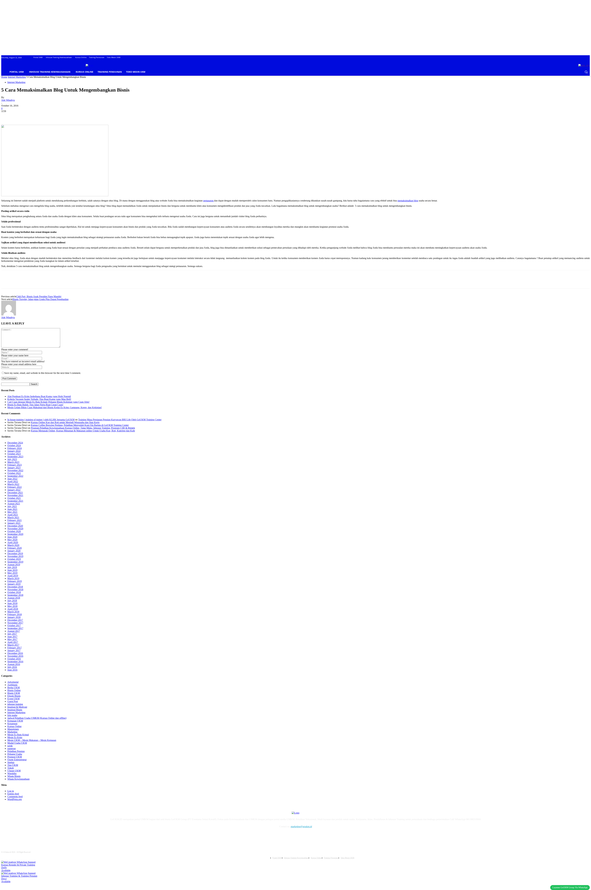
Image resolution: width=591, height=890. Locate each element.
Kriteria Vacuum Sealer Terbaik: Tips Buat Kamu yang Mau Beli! (39, 399)
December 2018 (15, 586)
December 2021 (15, 492)
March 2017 (13, 645)
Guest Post (12, 701)
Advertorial (12, 682)
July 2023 (12, 459)
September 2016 (15, 661)
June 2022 (12, 478)
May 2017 (12, 639)
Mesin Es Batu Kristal (18, 734)
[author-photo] (8, 314)
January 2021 (13, 523)
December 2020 (15, 525)
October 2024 (14, 445)
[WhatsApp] (39, 116)
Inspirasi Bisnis (14, 709)
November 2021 (15, 495)
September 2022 (15, 476)
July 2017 (12, 634)
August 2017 (13, 631)
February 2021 (14, 520)
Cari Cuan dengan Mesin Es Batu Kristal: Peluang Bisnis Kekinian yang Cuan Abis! (48, 402)
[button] (586, 72)
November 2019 (15, 556)
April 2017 (12, 642)
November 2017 (15, 622)
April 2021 (12, 514)
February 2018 (14, 614)
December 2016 (15, 653)
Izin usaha (12, 715)
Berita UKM (13, 687)
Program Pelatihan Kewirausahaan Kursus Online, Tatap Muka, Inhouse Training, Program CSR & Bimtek (83, 428)
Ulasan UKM (14, 770)
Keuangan (12, 723)
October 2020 (14, 531)
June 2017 (12, 636)
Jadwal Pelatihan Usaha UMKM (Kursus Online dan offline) (36, 718)
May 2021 (12, 512)
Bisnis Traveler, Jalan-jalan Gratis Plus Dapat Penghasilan (40, 299)
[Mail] (79, 835)
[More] (51, 116)
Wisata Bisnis (13, 776)
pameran (11, 748)
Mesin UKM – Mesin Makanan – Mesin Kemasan (31, 740)
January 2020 (13, 550)
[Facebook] (6, 116)
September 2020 (15, 534)
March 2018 (13, 611)
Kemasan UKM (15, 720)
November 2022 (15, 470)
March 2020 (13, 545)
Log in (10, 791)
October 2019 (14, 559)
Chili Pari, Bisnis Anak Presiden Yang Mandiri (38, 296)
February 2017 (14, 647)
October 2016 (14, 658)
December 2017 (15, 620)
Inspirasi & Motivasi (17, 707)
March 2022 (13, 484)
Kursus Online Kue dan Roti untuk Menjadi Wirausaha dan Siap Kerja (65, 422)
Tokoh (10, 768)
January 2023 (13, 467)
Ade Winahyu (8, 100)
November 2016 (15, 656)
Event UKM (13, 698)
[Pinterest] (28, 116)
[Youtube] (95, 835)
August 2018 (13, 598)
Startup (10, 762)
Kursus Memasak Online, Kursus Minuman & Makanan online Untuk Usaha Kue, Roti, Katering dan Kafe (83, 430)
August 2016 (13, 664)
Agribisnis (12, 684)
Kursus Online (14, 726)
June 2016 (12, 670)
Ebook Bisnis (13, 696)
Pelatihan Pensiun (16, 751)
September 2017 (15, 628)
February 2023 (14, 465)
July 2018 (12, 600)
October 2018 (14, 592)
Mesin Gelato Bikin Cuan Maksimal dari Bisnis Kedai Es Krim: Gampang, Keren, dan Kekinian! (54, 407)
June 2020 (12, 537)
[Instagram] (71, 835)
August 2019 (13, 564)
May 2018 (12, 606)
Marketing (12, 732)
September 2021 (15, 501)
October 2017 (14, 625)
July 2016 (12, 667)
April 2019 (12, 575)
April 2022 (12, 481)
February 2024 (14, 448)
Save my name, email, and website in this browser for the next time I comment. (42, 373)
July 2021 (12, 506)
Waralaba (11, 773)
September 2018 (15, 595)
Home (4, 77)
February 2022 (14, 487)
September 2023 (15, 456)
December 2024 (15, 442)
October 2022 (14, 473)
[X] (17, 116)
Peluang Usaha (14, 754)
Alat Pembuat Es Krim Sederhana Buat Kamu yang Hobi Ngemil (39, 396)
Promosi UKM (14, 756)
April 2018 (12, 609)
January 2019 (13, 584)
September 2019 (15, 562)
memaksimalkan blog (408, 200)
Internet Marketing (17, 77)
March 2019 (13, 578)
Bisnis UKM (13, 693)
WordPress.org (14, 799)
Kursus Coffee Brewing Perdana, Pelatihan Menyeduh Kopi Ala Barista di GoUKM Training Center (80, 425)
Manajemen (13, 729)
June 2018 (12, 603)
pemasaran (208, 200)
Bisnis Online (14, 690)
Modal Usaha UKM (17, 743)
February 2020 (14, 548)
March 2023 (13, 462)
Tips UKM (12, 765)
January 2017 (13, 650)
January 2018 (13, 617)
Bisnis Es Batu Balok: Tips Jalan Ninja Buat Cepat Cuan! (35, 404)
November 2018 (15, 589)
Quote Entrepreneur (17, 759)
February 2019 (14, 581)
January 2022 (13, 489)
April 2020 (12, 542)
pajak (10, 745)
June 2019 (12, 570)
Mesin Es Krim (14, 737)
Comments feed (15, 796)
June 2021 (12, 509)
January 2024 (13, 451)
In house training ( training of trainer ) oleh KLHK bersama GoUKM (40, 419)
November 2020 (15, 528)
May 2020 (12, 539)
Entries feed (13, 793)
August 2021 (13, 503)
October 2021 (14, 498)
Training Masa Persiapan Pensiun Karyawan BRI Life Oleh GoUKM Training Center (119, 419)
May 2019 (12, 573)
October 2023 (14, 453)
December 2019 (15, 553)
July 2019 (12, 567)
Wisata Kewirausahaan (18, 779)
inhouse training (15, 704)
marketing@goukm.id (301, 826)
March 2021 (13, 517)
